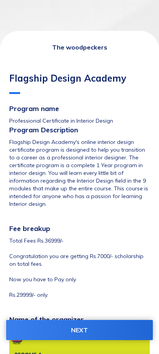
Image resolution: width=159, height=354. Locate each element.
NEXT (79, 330)
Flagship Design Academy (67, 78)
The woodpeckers (79, 47)
